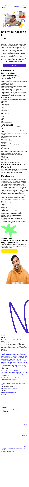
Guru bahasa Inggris (21, 367)
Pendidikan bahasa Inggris (10, 363)
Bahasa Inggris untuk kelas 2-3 (10, 357)
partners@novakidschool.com (8, 392)
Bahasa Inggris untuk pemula (15, 354)
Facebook (24, 424)
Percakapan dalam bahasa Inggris (10, 360)
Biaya (18, 339)
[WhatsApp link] (11, 406)
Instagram (24, 446)
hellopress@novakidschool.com (9, 388)
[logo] (4, 2)
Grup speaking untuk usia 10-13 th (14, 372)
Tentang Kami (4, 339)
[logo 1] (4, 334)
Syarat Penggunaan (15, 448)
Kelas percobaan (5, 353)
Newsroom (10, 339)
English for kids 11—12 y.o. (17, 374)
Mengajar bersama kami (7, 409)
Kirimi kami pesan (4, 413)
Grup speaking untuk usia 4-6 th (9, 370)
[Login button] (26, 2)
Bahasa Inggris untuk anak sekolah (12, 365)
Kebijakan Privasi (5, 448)
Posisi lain (15, 409)
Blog (21, 339)
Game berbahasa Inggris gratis (8, 377)
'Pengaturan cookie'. (15, 473)
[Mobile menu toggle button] (23, 2)
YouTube (24, 435)
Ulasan (15, 339)
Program (17, 6)
